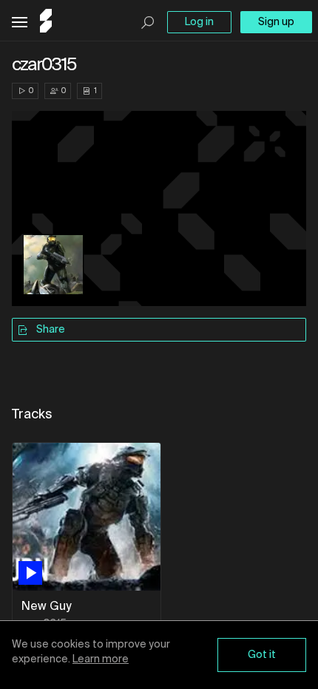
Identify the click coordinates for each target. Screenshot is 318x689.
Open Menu (19, 22)
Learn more (100, 659)
